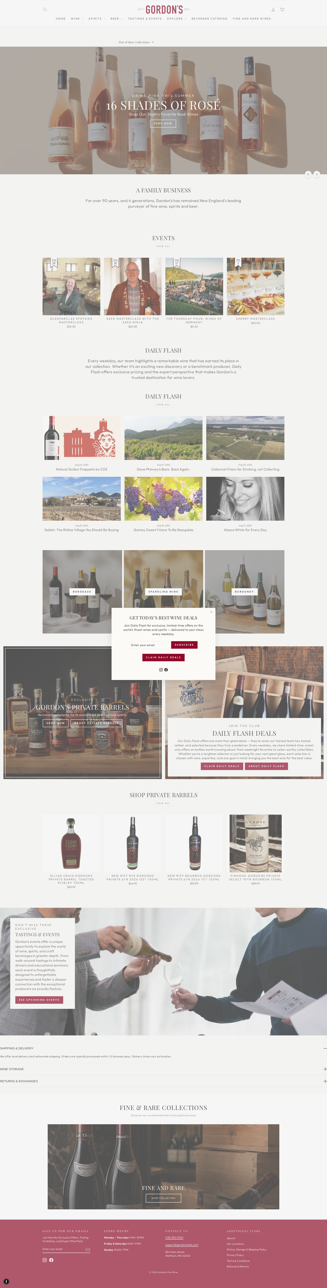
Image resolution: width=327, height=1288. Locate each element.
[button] (6, 1282)
